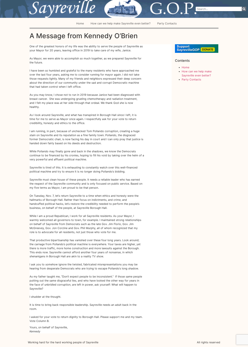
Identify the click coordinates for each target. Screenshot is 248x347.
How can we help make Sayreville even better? (120, 23)
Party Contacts (167, 23)
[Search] (244, 9)
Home (80, 23)
